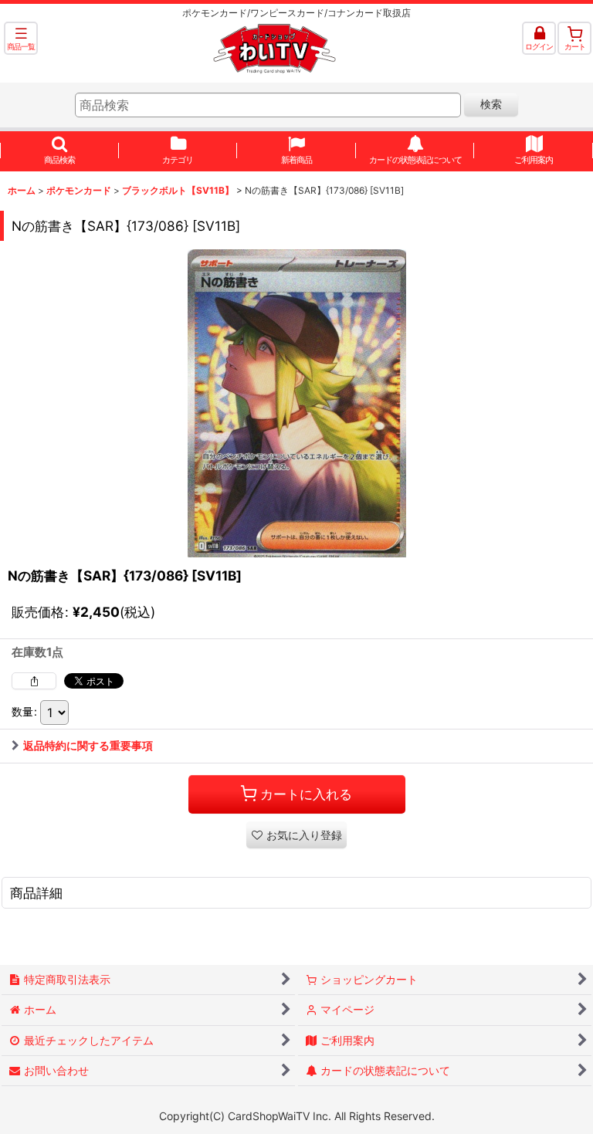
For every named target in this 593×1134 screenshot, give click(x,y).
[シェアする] (34, 680)
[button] (21, 38)
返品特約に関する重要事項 (88, 745)
